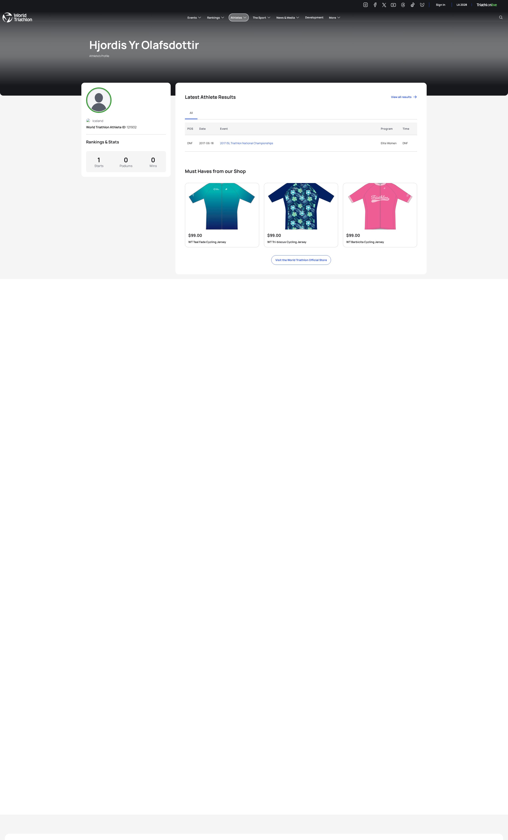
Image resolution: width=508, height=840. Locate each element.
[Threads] (403, 5)
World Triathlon (17, 17)
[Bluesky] (422, 5)
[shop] (222, 215)
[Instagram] (365, 5)
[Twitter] (384, 5)
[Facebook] (375, 5)
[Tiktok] (412, 5)
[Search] (501, 17)
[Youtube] (393, 5)
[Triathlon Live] (487, 5)
